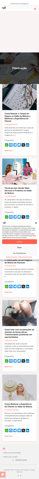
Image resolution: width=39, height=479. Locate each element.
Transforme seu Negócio (19, 4)
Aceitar (19, 242)
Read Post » (9, 150)
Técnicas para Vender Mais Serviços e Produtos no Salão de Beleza (18, 190)
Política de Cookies (11, 257)
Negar (19, 247)
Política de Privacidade (25, 257)
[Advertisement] (19, 31)
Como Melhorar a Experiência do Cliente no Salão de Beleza (18, 405)
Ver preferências (19, 253)
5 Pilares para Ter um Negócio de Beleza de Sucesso (18, 261)
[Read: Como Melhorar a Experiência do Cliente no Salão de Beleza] (19, 387)
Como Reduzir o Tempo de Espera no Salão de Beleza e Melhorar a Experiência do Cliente (17, 117)
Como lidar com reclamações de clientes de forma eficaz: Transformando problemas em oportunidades (19, 333)
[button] (36, 223)
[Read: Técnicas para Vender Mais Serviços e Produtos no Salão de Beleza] (19, 171)
